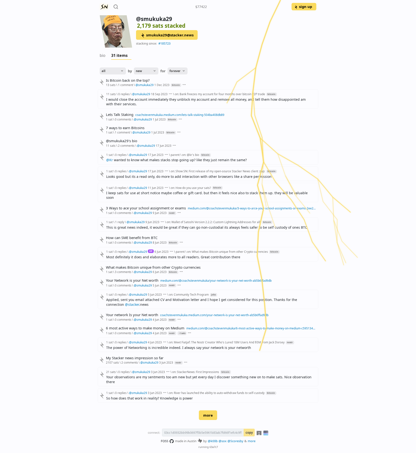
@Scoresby (235, 441)
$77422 (201, 7)
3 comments (123, 272)
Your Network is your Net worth (132, 280)
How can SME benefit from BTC (131, 238)
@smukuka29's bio (121, 141)
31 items (119, 55)
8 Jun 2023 (160, 242)
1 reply (119, 222)
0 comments (123, 119)
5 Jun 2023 (160, 285)
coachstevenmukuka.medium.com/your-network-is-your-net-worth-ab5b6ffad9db (214, 315)
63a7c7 (213, 447)
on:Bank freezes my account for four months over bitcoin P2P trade (220, 94)
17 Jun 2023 (163, 145)
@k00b (213, 441)
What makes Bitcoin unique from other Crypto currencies (153, 267)
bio (102, 55)
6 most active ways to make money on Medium (145, 328)
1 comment (125, 85)
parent (175, 155)
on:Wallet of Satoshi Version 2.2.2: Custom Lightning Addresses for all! (214, 222)
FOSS (164, 441)
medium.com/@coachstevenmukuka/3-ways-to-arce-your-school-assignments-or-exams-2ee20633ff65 (252, 208)
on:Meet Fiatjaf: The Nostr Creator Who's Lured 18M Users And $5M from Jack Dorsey (227, 342)
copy (249, 432)
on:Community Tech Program (189, 294)
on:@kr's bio (190, 155)
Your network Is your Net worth (132, 315)
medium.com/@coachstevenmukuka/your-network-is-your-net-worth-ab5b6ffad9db (216, 280)
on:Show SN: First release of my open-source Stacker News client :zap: (218, 171)
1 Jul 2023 (159, 119)
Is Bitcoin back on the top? (128, 80)
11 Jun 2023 (155, 188)
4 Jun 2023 (160, 319)
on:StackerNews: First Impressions (195, 372)
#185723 (164, 43)
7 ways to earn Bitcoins (125, 128)
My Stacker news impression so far (134, 358)
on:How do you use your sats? (191, 188)
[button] (181, 333)
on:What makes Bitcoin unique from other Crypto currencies (228, 251)
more (208, 415)
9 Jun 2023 (160, 213)
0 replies (124, 94)
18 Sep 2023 (159, 94)
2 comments (126, 145)
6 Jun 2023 (162, 251)
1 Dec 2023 (161, 85)
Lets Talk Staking (119, 115)
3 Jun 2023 (166, 362)
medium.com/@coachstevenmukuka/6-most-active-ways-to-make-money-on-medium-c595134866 (251, 328)
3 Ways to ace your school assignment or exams (146, 208)
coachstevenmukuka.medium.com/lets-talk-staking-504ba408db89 (179, 115)
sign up (305, 6)
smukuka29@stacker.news (170, 35)
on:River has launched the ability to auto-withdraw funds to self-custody (217, 393)
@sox (223, 441)
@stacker (132, 304)
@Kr (109, 160)
